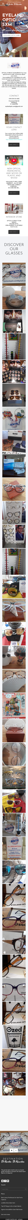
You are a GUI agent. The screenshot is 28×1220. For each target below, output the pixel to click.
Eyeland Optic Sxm (12, 35)
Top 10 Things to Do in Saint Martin (11, 1206)
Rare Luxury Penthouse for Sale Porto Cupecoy (12, 1199)
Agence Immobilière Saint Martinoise (11, 1209)
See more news (5, 1214)
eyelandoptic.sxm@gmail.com (14, 106)
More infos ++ (13, 144)
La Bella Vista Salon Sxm (8, 1203)
